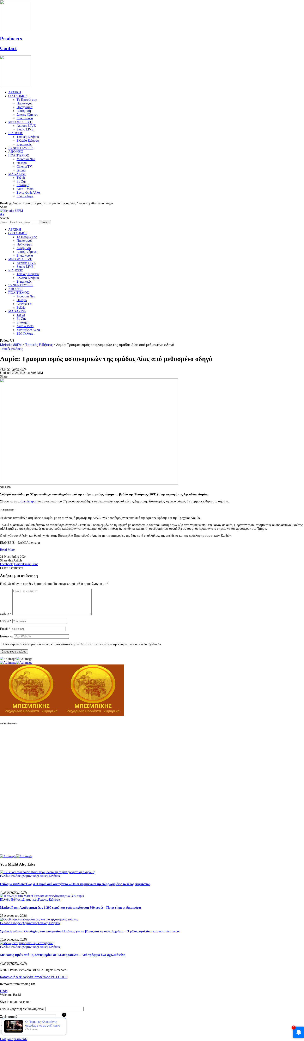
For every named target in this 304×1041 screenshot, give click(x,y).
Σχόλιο (6, 614)
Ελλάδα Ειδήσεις (11, 876)
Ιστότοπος (6, 636)
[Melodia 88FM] (11, 210)
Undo (3, 991)
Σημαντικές (30, 876)
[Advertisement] (31, 792)
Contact (8, 48)
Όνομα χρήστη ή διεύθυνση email (22, 1009)
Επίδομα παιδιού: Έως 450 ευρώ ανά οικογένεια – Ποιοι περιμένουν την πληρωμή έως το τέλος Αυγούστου (75, 884)
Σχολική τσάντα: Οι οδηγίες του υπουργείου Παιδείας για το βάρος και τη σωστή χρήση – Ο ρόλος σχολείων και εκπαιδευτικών (90, 931)
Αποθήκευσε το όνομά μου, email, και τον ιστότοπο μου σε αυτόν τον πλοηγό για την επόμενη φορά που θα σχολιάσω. (83, 644)
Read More (7, 549)
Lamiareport (29, 501)
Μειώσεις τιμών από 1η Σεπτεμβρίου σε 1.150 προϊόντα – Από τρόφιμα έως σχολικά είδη (62, 955)
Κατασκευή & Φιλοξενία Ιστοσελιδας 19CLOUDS (33, 977)
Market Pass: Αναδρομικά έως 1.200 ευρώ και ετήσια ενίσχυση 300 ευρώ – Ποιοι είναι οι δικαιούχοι (70, 907)
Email (5, 628)
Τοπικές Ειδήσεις (11, 349)
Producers (11, 38)
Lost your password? (13, 1039)
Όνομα (6, 621)
